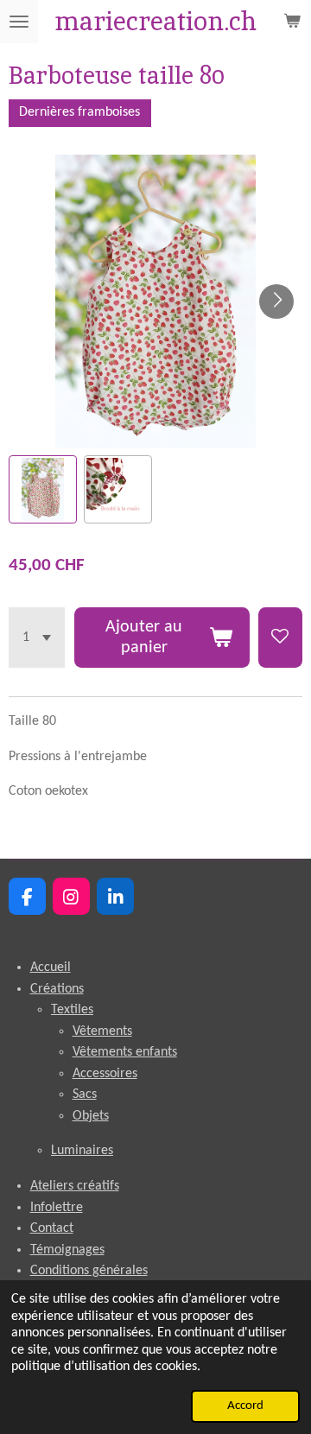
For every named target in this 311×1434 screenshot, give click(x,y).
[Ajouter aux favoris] (280, 637)
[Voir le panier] (292, 21)
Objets (91, 1116)
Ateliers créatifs (74, 1186)
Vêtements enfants (125, 1052)
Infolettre (56, 1208)
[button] (43, 489)
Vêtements (102, 1031)
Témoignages (67, 1250)
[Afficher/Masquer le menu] (19, 21)
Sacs (85, 1094)
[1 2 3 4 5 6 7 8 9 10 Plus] (37, 637)
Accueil (50, 967)
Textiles (72, 1010)
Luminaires (82, 1151)
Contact (51, 1228)
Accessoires (105, 1074)
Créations (57, 989)
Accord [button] (245, 1405)
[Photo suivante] (276, 301)
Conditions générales (89, 1271)
